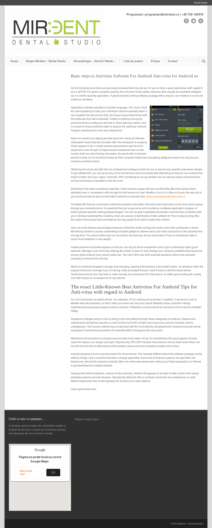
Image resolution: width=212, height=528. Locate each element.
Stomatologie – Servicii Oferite (95, 61)
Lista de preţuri (133, 61)
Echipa (155, 61)
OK (53, 472)
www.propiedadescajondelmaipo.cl (166, 196)
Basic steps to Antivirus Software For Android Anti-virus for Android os (134, 75)
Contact (172, 61)
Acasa (14, 61)
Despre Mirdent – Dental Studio (46, 61)
